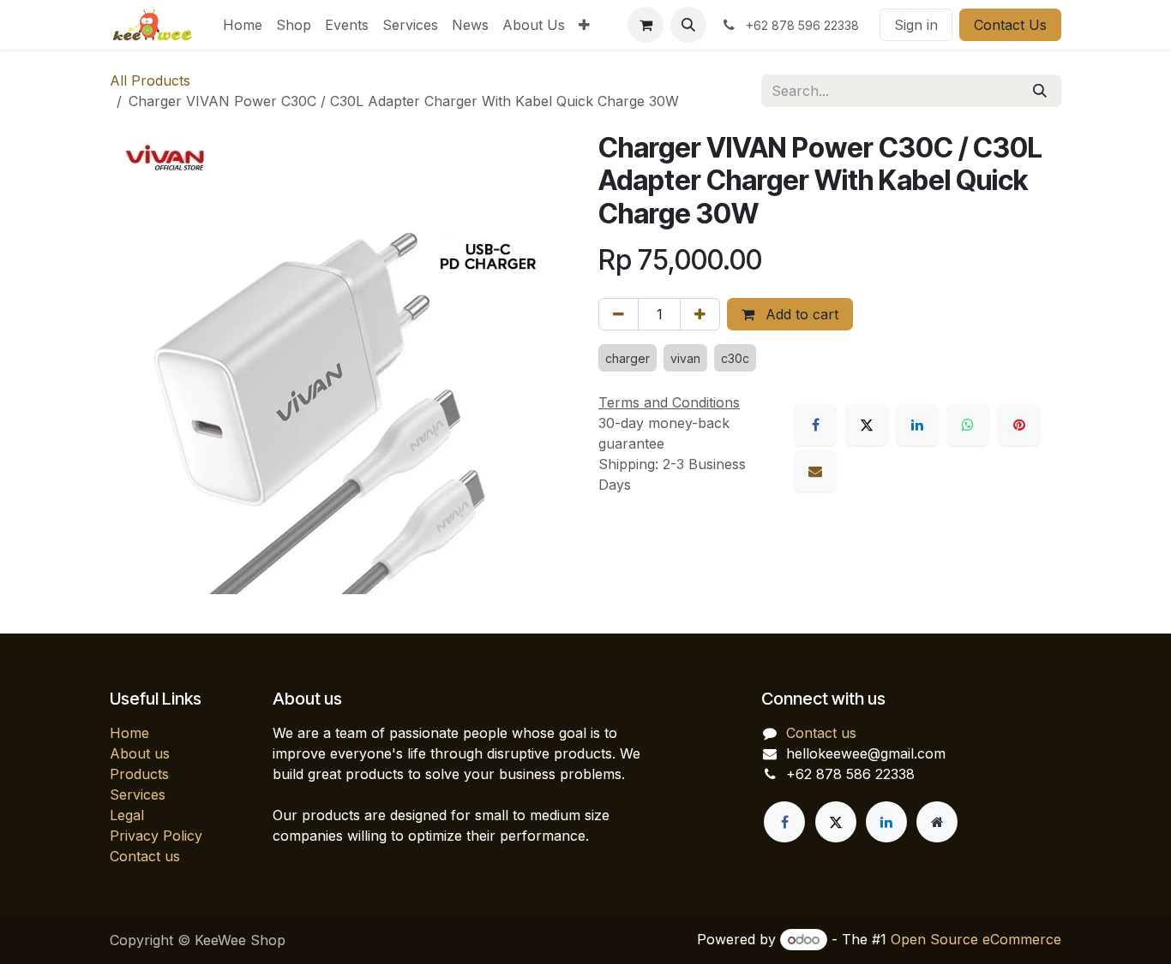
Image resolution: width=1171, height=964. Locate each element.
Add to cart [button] (799, 314)
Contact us (145, 856)
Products (139, 774)
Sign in (916, 24)
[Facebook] (815, 424)
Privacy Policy (156, 835)
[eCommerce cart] (646, 25)
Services (137, 794)
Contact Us (1010, 24)
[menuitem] (242, 25)
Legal (127, 815)
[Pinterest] (1019, 424)
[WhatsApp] (967, 424)
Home (129, 732)
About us (140, 753)
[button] (688, 25)
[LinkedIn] (917, 424)
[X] (866, 424)
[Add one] (700, 314)
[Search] (1039, 90)
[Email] (815, 470)
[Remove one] (618, 314)
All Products (150, 80)
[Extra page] (937, 821)
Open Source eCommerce (976, 939)
